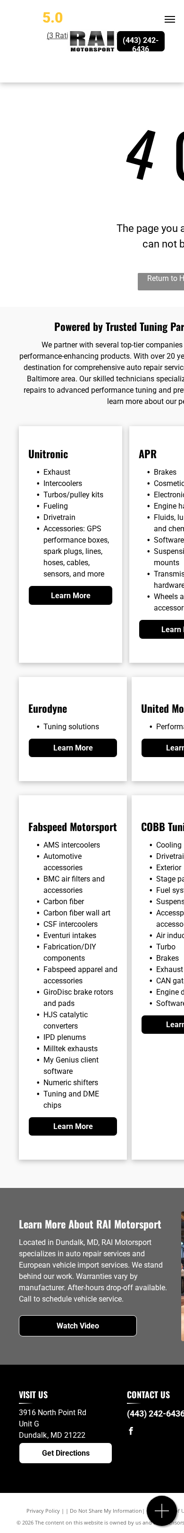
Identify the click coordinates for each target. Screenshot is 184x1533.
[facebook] (131, 1432)
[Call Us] (162, 1516)
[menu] (169, 19)
